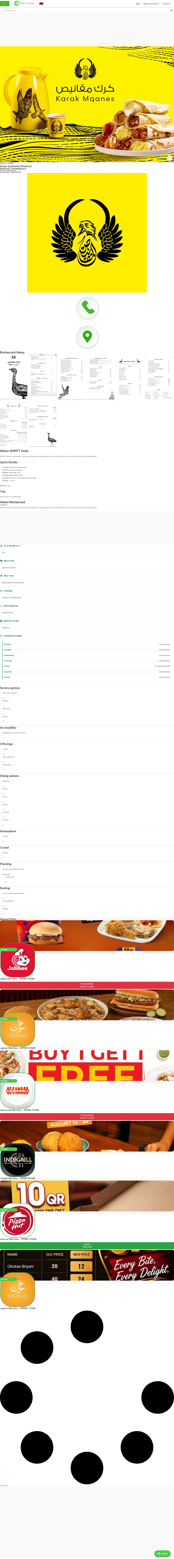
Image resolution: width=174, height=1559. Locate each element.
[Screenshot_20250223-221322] (42, 375)
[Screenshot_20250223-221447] (42, 424)
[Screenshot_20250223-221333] (71, 377)
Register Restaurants (151, 3)
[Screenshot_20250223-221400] (129, 377)
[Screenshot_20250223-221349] (100, 377)
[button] (4, 1486)
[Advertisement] (72, 30)
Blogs (138, 3)
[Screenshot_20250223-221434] (13, 425)
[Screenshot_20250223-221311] (13, 377)
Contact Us (166, 3)
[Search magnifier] (171, 10)
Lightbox (169, 158)
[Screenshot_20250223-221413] (158, 377)
